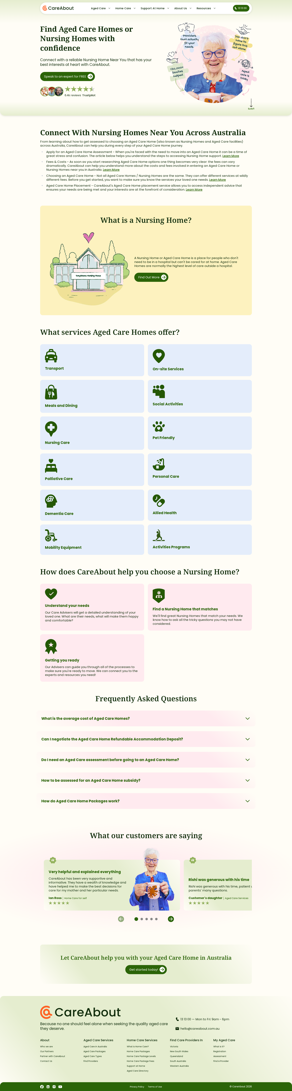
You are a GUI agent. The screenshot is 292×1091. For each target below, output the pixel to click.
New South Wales (179, 1051)
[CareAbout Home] (105, 1012)
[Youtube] (60, 1087)
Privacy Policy (137, 1086)
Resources (204, 8)
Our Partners (47, 1051)
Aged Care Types (92, 1056)
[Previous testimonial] (121, 919)
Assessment (219, 1056)
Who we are (46, 1046)
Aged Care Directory (137, 1070)
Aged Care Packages (94, 1051)
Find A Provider (221, 1061)
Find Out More (149, 277)
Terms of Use (155, 1086)
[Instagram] (54, 1087)
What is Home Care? (138, 1046)
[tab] (136, 919)
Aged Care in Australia (95, 1046)
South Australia (178, 1061)
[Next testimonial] (171, 919)
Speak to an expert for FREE (65, 76)
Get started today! (143, 969)
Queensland (176, 1056)
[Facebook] (42, 1087)
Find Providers (90, 1061)
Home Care (123, 8)
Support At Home (153, 8)
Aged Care (98, 8)
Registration (219, 1051)
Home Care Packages (138, 1051)
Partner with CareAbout (52, 1056)
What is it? (218, 1046)
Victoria (174, 1046)
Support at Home (136, 1065)
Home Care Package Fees (140, 1061)
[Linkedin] (48, 1087)
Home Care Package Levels (141, 1056)
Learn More (230, 156)
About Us (180, 8)
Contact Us (46, 1061)
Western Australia (179, 1065)
